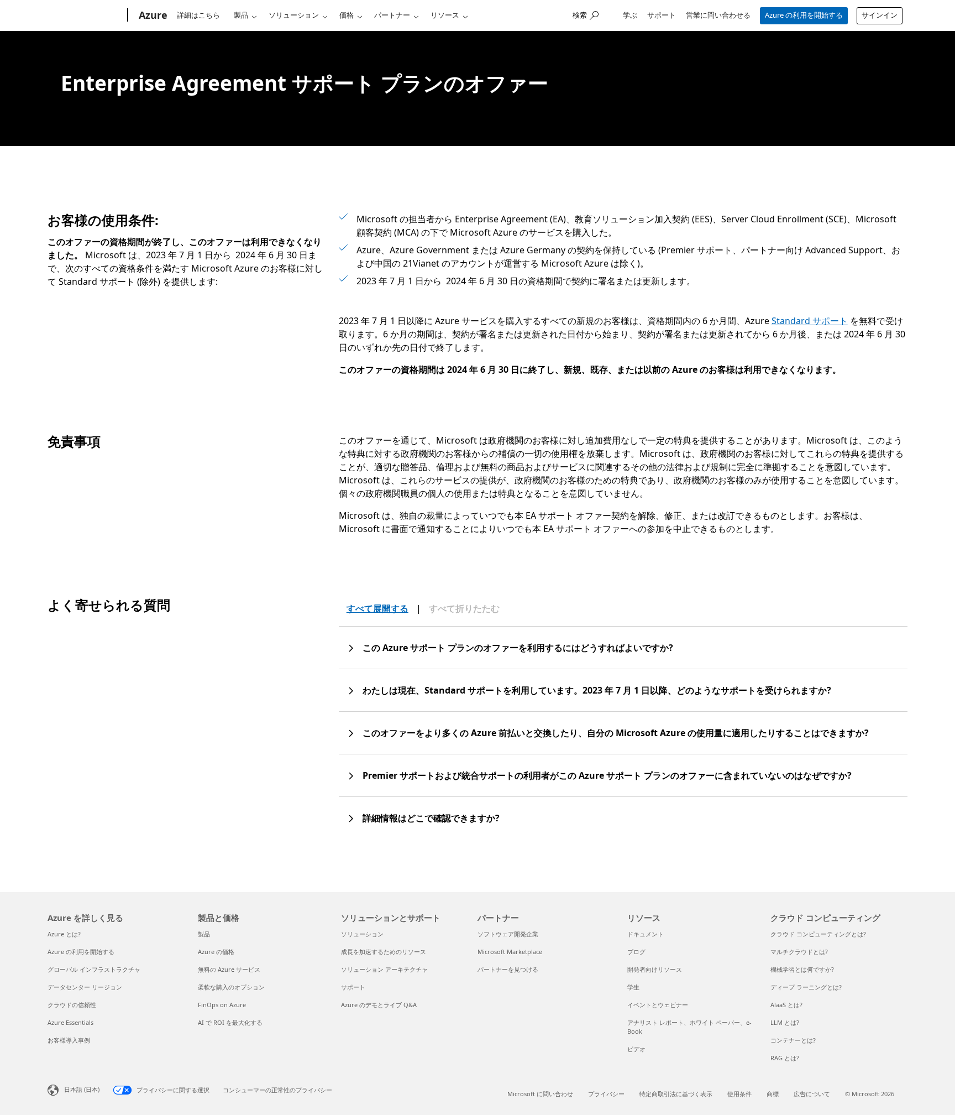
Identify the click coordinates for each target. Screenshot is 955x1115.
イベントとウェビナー (657, 1005)
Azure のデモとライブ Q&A (379, 1005)
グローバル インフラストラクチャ (94, 969)
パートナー (392, 15)
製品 (241, 15)
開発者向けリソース (654, 969)
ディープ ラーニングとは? (806, 987)
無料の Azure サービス (229, 969)
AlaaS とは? (786, 1005)
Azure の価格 (216, 951)
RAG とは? (784, 1058)
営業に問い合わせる (718, 15)
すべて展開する (377, 608)
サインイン (880, 15)
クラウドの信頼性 (72, 1005)
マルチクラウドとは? (799, 951)
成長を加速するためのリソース (383, 951)
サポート (661, 15)
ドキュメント (645, 934)
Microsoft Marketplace (510, 951)
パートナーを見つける (508, 969)
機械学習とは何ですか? (802, 969)
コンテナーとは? (793, 1040)
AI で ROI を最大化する (230, 1022)
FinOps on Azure (222, 1005)
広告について (812, 1094)
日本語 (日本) (81, 1089)
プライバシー (606, 1094)
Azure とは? (64, 934)
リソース (445, 15)
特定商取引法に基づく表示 (675, 1094)
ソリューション (294, 15)
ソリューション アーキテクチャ (384, 969)
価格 (346, 15)
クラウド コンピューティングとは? (818, 934)
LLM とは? (784, 1022)
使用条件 (739, 1094)
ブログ (636, 951)
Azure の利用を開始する (804, 15)
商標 (773, 1094)
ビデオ (636, 1049)
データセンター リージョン (85, 987)
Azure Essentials (70, 1022)
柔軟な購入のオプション (231, 987)
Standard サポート (810, 321)
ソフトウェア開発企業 (508, 934)
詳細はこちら (198, 15)
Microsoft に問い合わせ (540, 1094)
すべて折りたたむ (464, 608)
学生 (633, 987)
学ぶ (630, 15)
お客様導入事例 (69, 1040)
